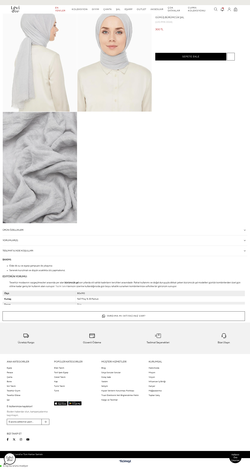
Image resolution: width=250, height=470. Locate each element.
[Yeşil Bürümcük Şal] (203, 43)
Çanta (9, 377)
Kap (56, 382)
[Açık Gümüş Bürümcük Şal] (189, 43)
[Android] (74, 403)
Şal (8, 400)
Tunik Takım (59, 386)
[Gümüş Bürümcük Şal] (175, 43)
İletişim (104, 386)
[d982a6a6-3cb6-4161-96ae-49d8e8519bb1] (216, 427)
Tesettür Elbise (13, 395)
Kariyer (152, 386)
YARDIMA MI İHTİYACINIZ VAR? (126, 316)
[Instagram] (23, 439)
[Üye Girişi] (229, 9)
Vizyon (152, 377)
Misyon (152, 373)
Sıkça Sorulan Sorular (111, 373)
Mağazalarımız (155, 391)
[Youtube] (30, 439)
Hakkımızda (154, 368)
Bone (9, 382)
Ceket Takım (59, 377)
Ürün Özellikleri (13, 230)
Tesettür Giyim (13, 391)
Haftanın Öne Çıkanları (235, 457)
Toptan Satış (154, 395)
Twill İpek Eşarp (61, 373)
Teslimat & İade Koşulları (18, 251)
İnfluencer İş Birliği (157, 382)
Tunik (56, 391)
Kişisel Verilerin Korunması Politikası (117, 391)
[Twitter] (16, 439)
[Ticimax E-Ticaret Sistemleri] (125, 462)
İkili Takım (11, 386)
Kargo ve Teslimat (109, 400)
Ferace (10, 373)
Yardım (104, 382)
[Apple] (60, 403)
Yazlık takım (61, 286)
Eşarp (9, 368)
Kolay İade (106, 377)
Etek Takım (59, 368)
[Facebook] (10, 439)
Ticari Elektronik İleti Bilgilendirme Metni (120, 395)
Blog (103, 368)
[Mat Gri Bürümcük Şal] (162, 43)
